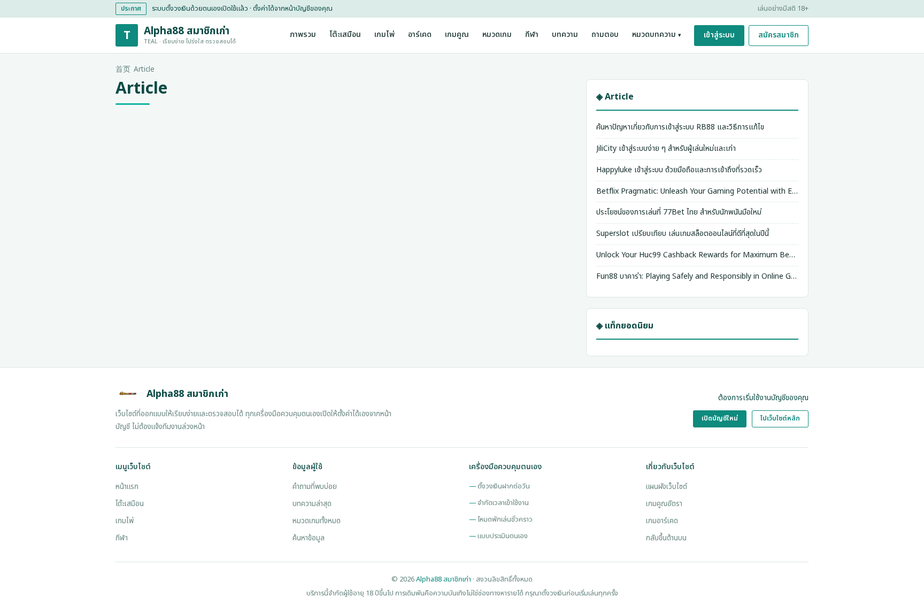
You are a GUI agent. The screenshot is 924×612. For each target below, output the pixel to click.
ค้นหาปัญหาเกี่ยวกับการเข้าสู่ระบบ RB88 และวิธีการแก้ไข (680, 127)
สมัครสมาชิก (778, 35)
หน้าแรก (127, 486)
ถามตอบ (605, 35)
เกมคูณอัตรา (664, 504)
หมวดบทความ (656, 35)
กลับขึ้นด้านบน (666, 538)
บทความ (565, 35)
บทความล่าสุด (312, 504)
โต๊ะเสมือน (345, 35)
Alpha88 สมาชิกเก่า (443, 579)
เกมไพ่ (384, 35)
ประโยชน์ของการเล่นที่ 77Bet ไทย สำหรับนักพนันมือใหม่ (678, 212)
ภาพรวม (303, 35)
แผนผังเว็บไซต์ (666, 486)
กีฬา (531, 35)
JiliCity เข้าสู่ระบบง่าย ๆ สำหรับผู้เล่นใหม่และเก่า (666, 148)
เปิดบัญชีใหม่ (720, 419)
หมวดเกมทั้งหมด (316, 521)
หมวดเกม (497, 35)
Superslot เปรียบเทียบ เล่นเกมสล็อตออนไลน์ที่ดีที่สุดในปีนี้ (682, 233)
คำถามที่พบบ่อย (314, 486)
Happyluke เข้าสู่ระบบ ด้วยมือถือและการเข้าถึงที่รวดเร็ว (679, 169)
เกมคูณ (457, 35)
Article (144, 69)
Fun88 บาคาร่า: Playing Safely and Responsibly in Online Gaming (697, 276)
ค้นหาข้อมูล (308, 538)
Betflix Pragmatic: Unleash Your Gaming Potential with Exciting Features (697, 191)
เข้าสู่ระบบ (719, 35)
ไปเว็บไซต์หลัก (780, 419)
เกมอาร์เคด (662, 521)
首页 (123, 69)
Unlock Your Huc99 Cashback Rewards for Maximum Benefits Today (697, 255)
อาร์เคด (420, 35)
